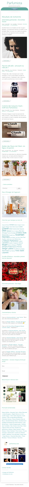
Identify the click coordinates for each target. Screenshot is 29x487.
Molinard (21, 243)
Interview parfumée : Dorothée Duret (13, 20)
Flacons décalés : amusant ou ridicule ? (13, 66)
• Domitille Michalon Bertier (11, 420)
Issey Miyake (12, 237)
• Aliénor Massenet (22, 412)
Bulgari (7, 226)
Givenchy (5, 235)
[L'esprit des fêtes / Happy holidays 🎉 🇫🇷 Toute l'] (7, 451)
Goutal (10, 235)
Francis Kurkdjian (11, 233)
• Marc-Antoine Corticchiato (16, 426)
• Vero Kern (19, 437)
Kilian (19, 239)
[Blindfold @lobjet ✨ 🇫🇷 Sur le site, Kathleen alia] (14, 451)
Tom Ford (5, 251)
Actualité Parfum (5, 151)
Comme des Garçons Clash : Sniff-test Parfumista (12, 107)
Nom (3, 366)
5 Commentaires (10, 111)
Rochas (19, 247)
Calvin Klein (12, 226)
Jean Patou (18, 237)
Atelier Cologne (17, 225)
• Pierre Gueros (18, 431)
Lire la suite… (6, 60)
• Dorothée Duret (22, 420)
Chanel (5, 228)
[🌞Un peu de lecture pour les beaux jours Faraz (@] (21, 451)
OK (19, 188)
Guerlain (19, 234)
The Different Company (19, 248)
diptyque (9, 231)
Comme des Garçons (18, 229)
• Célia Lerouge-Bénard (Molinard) (14, 417)
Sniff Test (4, 111)
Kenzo (16, 239)
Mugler (5, 245)
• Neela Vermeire (17, 429)
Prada (10, 247)
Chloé (10, 229)
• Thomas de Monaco (12, 437)
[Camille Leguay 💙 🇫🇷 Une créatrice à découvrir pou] (21, 458)
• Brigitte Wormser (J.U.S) (17, 414)
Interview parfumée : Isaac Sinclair (15, 317)
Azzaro (22, 224)
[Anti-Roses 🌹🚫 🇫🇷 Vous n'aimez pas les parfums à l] (14, 458)
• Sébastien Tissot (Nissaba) (12, 434)
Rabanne (14, 246)
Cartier (21, 226)
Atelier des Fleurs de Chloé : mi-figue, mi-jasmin (13, 147)
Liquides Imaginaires (14, 243)
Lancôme (5, 243)
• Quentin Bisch (11, 432)
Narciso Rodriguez (12, 245)
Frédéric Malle (21, 233)
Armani (11, 225)
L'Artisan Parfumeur (10, 241)
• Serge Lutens (22, 434)
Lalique (20, 241)
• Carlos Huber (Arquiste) (15, 415)
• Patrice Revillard (10, 431)
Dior (4, 230)
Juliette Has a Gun (10, 239)
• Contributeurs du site (7, 474)
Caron (16, 226)
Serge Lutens (7, 248)
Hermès (6, 237)
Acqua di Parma (5, 225)
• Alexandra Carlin (14, 412)
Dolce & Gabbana (15, 231)
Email (3, 371)
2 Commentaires (10, 71)
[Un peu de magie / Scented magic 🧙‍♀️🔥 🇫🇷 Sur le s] (7, 458)
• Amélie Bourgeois (6, 414)
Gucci (14, 235)
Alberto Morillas (6, 412)
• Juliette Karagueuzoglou (15, 424)
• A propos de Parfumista (8, 472)
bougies (4, 226)
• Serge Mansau (6, 436)
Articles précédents (7, 184)
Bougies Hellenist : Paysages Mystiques (16, 321)
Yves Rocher (12, 250)
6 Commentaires (14, 25)
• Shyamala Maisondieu (15, 436)
